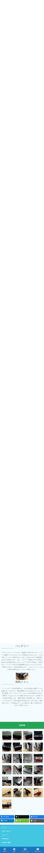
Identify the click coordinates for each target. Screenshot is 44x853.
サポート (5, 835)
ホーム (4, 827)
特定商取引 (5, 838)
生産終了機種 (6, 842)
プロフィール (25, 851)
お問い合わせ (6, 831)
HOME (14, 851)
